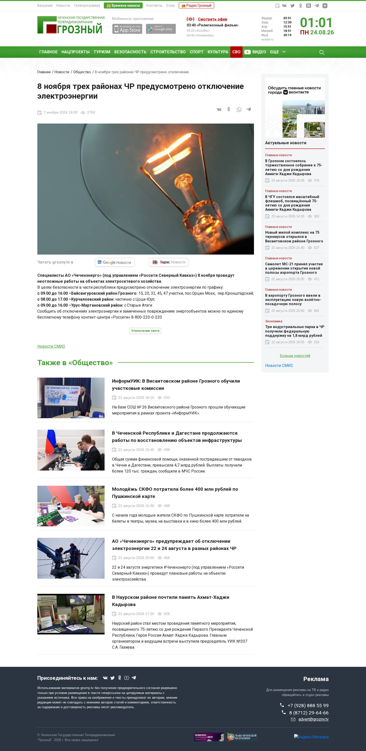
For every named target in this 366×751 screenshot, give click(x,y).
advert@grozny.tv (314, 719)
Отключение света (145, 331)
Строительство (168, 52)
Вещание (45, 5)
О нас (170, 5)
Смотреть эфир (212, 19)
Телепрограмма (87, 5)
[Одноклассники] (229, 112)
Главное (48, 52)
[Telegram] (249, 112)
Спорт (197, 52)
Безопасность (130, 52)
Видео (259, 52)
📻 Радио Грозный (196, 5)
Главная (44, 72)
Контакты (154, 5)
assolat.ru (267, 39)
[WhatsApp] (239, 112)
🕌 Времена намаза (123, 5)
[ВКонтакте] (219, 112)
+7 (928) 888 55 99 (308, 705)
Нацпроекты (75, 52)
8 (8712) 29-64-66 (309, 713)
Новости (63, 5)
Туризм (102, 52)
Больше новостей (295, 356)
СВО (236, 52)
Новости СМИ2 (51, 346)
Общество (82, 72)
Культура (218, 52)
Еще (274, 52)
